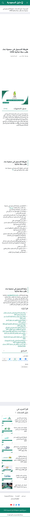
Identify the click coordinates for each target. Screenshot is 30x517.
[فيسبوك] (25, 359)
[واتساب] (15, 359)
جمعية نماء (24, 366)
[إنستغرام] (14, 505)
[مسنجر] (20, 359)
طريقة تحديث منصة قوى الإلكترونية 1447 (14, 331)
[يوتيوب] (11, 505)
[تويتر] (9, 359)
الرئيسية (25, 8)
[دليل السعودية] (15, 2)
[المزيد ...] (4, 359)
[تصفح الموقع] (27, 3)
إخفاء (5, 108)
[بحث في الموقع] (3, 3)
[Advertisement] (15, 31)
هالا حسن (21, 56)
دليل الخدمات (18, 8)
